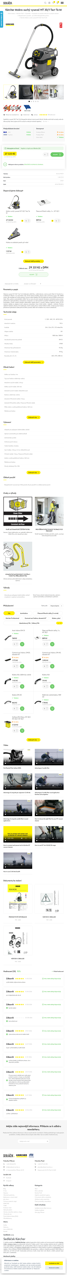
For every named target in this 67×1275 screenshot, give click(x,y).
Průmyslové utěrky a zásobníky (43, 1197)
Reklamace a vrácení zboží (10, 1197)
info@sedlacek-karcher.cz (13, 1167)
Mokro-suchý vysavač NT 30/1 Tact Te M (18, 212)
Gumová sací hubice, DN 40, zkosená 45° (51, 653)
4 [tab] (35, 101)
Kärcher (61, 1242)
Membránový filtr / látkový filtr (29, 623)
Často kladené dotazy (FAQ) (10, 1216)
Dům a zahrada (39, 1191)
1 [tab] (29, 101)
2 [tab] (31, 101)
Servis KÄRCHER (7, 1229)
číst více (45, 121)
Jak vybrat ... (6, 1199)
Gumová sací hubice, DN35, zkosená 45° (21, 653)
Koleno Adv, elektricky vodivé (21, 675)
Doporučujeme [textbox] (55, 606)
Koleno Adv (46, 675)
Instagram (8, 1181)
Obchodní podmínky (8, 1195)
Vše (9, 613)
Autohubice (24, 613)
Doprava (5, 1193)
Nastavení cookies (54, 1267)
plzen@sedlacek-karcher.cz (44, 1167)
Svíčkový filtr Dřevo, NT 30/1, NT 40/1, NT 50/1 (21, 718)
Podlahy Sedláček (39, 1210)
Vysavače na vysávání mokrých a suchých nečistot (45, 13)
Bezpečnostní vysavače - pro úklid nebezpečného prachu (34, 15)
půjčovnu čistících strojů (23, 1247)
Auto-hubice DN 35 (18, 630)
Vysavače (27, 13)
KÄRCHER (6, 1203)
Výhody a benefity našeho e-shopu (12, 1212)
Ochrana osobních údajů (10, 1201)
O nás (5, 1191)
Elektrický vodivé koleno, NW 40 (51, 696)
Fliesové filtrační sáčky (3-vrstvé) (48, 613)
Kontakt (5, 1231)
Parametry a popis (11, 284)
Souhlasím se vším (54, 1263)
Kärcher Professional (12, 618)
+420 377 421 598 (42, 1164)
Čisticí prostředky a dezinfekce (43, 1201)
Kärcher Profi (20, 13)
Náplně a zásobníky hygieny (42, 1195)
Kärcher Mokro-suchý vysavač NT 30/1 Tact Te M (34, 18)
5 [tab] (38, 101)
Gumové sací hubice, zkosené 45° (35, 618)
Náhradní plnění (7, 1210)
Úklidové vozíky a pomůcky (42, 1199)
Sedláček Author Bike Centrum (43, 1208)
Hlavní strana (11, 13)
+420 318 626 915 (11, 1164)
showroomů (57, 1247)
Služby (5, 1225)
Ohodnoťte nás (7, 1214)
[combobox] (56, 605)
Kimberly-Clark (7, 1208)
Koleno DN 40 (17, 695)
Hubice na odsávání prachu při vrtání (17, 242)
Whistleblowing (7, 1218)
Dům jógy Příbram (39, 1212)
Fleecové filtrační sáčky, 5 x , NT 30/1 (47, 211)
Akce (36, 1188)
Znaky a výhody (30, 284)
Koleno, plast (56, 618)
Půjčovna (5, 1227)
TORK (5, 1205)
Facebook (8, 1178)
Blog (4, 1188)
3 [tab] (33, 101)
